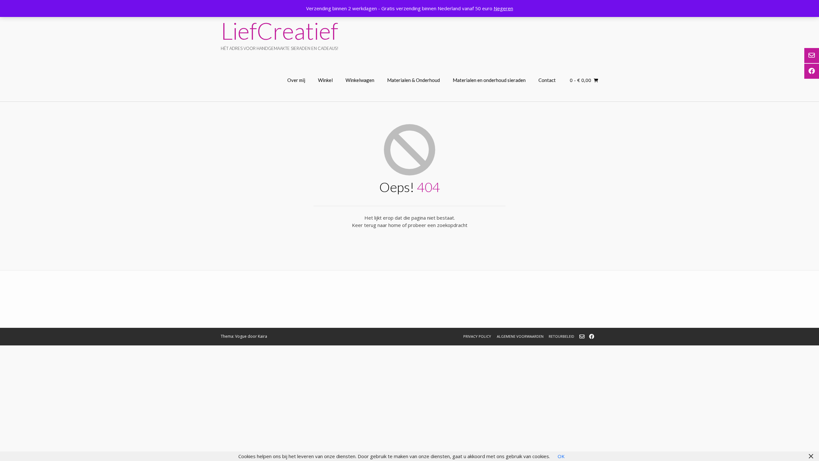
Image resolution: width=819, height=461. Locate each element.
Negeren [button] (503, 8)
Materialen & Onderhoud (413, 80)
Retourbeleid (561, 336)
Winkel (325, 80)
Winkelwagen (360, 80)
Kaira (262, 336)
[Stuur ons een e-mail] (582, 336)
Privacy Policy (477, 336)
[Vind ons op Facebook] (591, 336)
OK (561, 456)
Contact (547, 80)
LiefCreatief (279, 30)
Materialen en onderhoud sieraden (489, 80)
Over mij (296, 80)
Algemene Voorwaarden (520, 336)
